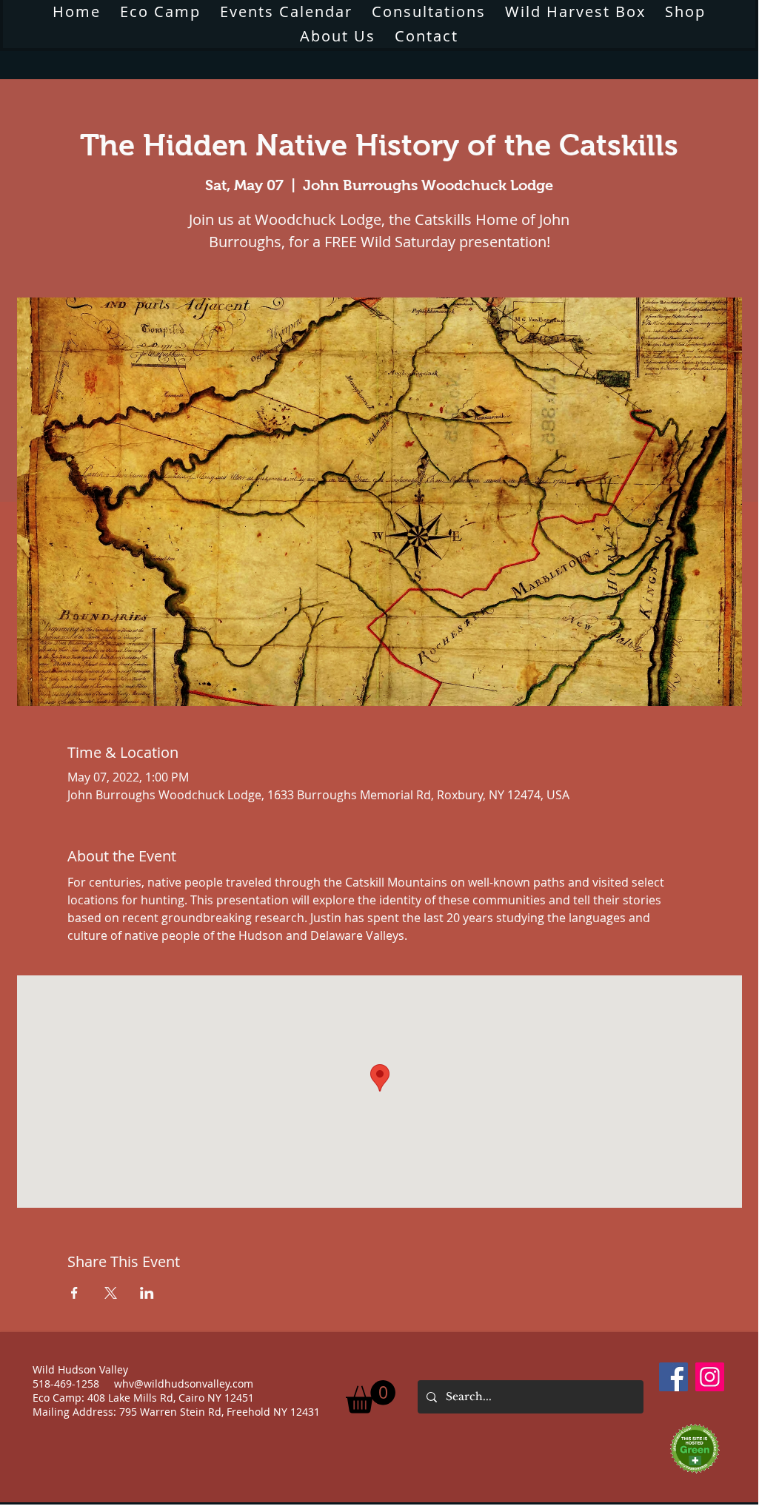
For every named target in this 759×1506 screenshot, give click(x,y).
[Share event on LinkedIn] (147, 1293)
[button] (337, 36)
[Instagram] (709, 1376)
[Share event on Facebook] (74, 1293)
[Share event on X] (111, 1293)
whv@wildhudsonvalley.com (183, 1383)
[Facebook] (673, 1376)
